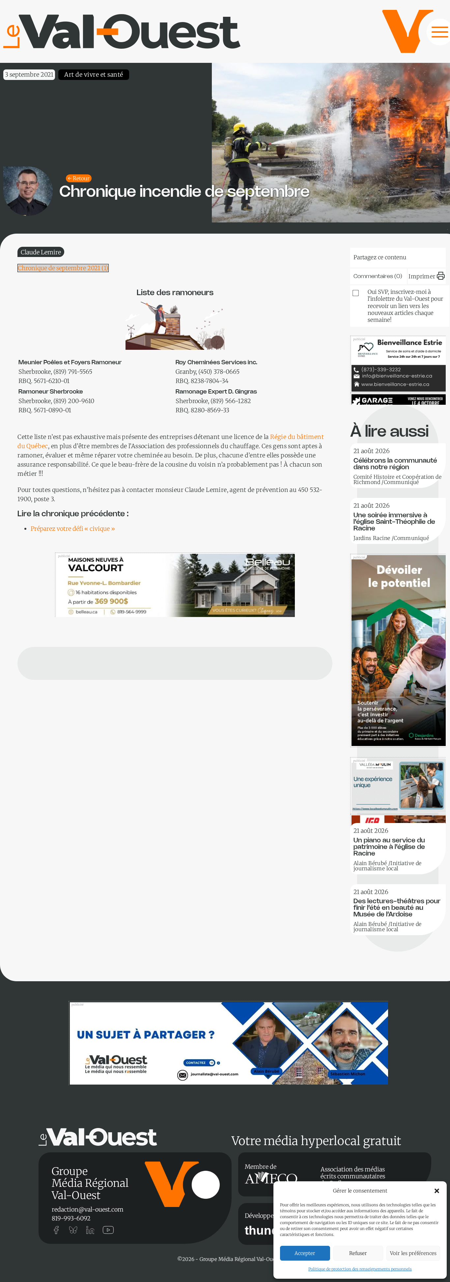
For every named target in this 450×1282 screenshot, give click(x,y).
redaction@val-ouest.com (88, 1209)
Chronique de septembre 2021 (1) (63, 268)
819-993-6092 (71, 1218)
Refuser (358, 1253)
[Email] (410, 256)
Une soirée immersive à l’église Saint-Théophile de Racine (394, 522)
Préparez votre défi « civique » (73, 528)
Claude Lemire (41, 252)
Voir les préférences (413, 1253)
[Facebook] (431, 256)
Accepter (305, 1253)
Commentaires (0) (377, 276)
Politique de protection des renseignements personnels (360, 1269)
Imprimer (421, 276)
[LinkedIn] (390, 256)
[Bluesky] (370, 256)
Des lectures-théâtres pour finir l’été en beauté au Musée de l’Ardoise (396, 908)
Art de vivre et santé (93, 74)
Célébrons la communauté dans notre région (395, 464)
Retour (81, 178)
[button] (437, 1191)
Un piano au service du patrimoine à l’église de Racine (389, 847)
